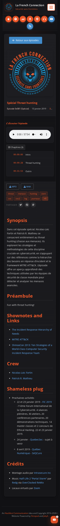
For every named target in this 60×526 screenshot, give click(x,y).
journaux (36, 198)
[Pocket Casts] (44, 19)
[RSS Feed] (30, 26)
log (25, 198)
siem (43, 193)
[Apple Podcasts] (8, 19)
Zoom (37, 488)
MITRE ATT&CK (20, 339)
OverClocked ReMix (33, 482)
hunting (33, 193)
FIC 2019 (47, 401)
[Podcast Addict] (37, 19)
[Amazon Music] (30, 19)
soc (9, 198)
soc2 (18, 198)
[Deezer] (23, 19)
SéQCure (37, 453)
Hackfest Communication (16, 513)
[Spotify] (15, 19)
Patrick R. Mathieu (22, 378)
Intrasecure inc (42, 472)
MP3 (13, 186)
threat (11, 193)
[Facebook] (27, 204)
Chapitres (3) (16, 147)
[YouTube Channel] (51, 19)
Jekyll (45, 516)
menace (22, 193)
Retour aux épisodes (27, 40)
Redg (15, 482)
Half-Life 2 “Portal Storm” (33, 478)
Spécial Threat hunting (22, 103)
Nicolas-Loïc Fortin (22, 372)
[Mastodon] (33, 204)
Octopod (35, 516)
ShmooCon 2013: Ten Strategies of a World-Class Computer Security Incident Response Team (32, 349)
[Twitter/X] (20, 204)
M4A (28, 186)
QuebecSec (36, 439)
